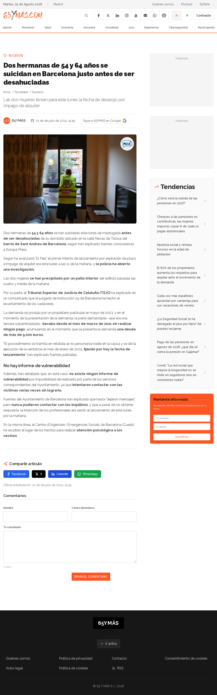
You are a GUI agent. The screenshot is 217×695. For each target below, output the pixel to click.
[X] (108, 15)
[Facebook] (98, 15)
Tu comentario (12, 527)
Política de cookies (73, 668)
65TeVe (205, 4)
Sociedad (89, 27)
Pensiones (28, 27)
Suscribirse (181, 436)
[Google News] (163, 15)
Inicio (7, 92)
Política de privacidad (75, 658)
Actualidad (111, 27)
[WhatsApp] (154, 15)
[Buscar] (86, 15)
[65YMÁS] (6, 120)
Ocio (131, 27)
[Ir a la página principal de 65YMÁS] (22, 15)
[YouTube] (135, 15)
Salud (48, 27)
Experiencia (151, 27)
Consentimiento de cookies (186, 658)
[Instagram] (126, 15)
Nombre (8, 507)
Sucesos (15, 55)
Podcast (186, 4)
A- (177, 15)
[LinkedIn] (117, 15)
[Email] (145, 15)
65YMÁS (19, 121)
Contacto (119, 658)
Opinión (7, 27)
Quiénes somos (163, 4)
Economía (67, 27)
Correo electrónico (83, 507)
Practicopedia (206, 27)
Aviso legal (14, 668)
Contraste (203, 15)
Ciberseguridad (178, 27)
